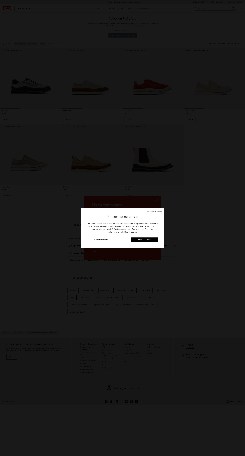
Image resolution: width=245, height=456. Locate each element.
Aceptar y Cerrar (144, 239)
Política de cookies (129, 232)
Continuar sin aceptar (154, 211)
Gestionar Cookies (101, 239)
